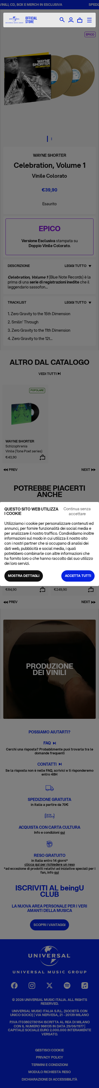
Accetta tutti (78, 575)
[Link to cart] (79, 20)
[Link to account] (71, 20)
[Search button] (62, 20)
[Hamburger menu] (89, 20)
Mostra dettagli (23, 575)
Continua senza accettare (77, 511)
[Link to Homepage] (21, 20)
